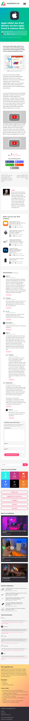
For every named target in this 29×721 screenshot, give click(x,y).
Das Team (14, 508)
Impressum (5, 683)
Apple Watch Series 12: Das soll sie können (13, 690)
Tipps (19, 155)
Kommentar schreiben (19, 255)
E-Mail (6, 449)
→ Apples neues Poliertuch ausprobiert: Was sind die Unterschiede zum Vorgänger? (14, 658)
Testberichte (14, 492)
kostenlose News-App (21, 675)
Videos (16, 154)
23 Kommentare (19, 227)
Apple (11, 155)
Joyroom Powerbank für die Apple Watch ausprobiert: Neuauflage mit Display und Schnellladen (14, 603)
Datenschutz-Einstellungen (6, 719)
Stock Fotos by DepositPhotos (7, 717)
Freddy (12, 227)
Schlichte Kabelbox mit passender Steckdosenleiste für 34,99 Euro (16, 589)
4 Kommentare (19, 263)
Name (6, 443)
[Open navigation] (24, 4)
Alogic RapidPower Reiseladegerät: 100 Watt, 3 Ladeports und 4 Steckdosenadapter (15, 598)
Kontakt (14, 504)
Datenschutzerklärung (8, 685)
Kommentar (7, 428)
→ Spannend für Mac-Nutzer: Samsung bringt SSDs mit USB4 (12, 650)
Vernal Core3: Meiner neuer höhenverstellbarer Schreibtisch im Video (15, 609)
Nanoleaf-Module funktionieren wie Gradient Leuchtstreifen (13, 578)
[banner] (10, 4)
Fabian (4, 34)
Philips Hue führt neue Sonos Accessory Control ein (14, 558)
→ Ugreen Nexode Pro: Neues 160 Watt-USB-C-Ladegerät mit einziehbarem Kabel (12, 623)
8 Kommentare (12, 34)
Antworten (8, 294)
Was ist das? (18, 37)
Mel (12, 236)
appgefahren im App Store (14, 496)
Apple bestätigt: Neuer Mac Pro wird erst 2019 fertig (22, 177)
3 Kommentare (18, 236)
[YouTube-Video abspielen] (14, 117)
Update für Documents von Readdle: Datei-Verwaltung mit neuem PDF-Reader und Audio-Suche (7, 178)
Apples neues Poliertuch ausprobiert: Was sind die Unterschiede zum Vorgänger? (16, 594)
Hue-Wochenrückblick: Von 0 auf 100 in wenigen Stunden (14, 531)
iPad (14, 154)
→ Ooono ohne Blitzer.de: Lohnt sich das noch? (9, 643)
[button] (9, 162)
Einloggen (14, 500)
